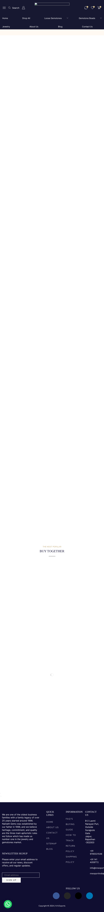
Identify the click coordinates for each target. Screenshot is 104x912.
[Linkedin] (89, 895)
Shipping (35, 378)
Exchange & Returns (52, 378)
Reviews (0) (23, 378)
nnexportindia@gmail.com (38, 460)
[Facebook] (56, 895)
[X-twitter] (78, 895)
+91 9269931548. (74, 460)
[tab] (9, 377)
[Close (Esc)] (0, 793)
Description (9, 378)
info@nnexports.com (15, 460)
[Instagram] (67, 895)
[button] (4, 7)
